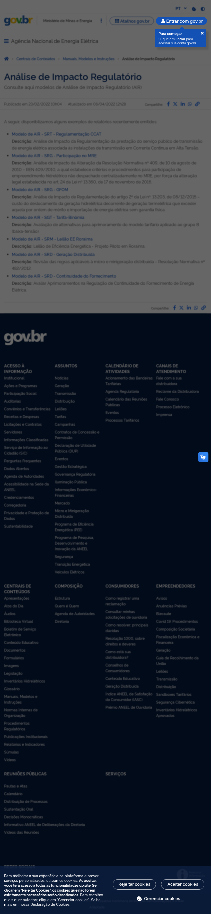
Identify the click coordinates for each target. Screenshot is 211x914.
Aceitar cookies (183, 884)
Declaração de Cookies (49, 904)
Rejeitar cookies (134, 884)
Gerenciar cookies (162, 898)
